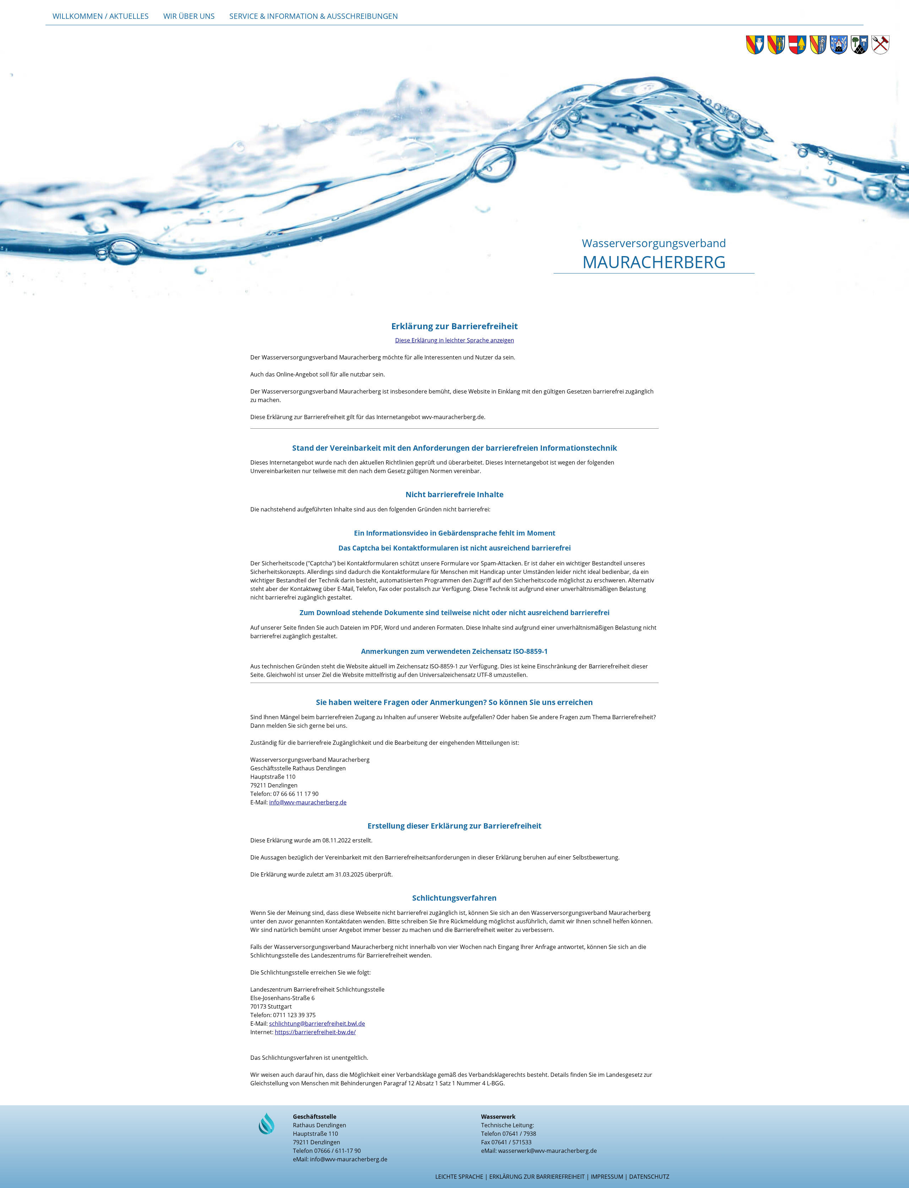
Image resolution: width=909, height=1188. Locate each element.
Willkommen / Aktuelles (101, 16)
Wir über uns (189, 16)
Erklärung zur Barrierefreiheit (537, 1177)
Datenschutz (649, 1177)
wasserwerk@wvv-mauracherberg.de (547, 1151)
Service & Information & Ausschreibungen (313, 16)
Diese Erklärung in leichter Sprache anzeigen (454, 340)
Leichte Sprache (459, 1177)
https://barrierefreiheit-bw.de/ (315, 1032)
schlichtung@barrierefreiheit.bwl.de (317, 1023)
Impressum (607, 1177)
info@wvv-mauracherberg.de (308, 802)
